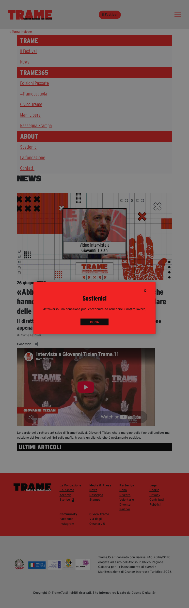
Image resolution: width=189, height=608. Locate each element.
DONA (94, 322)
